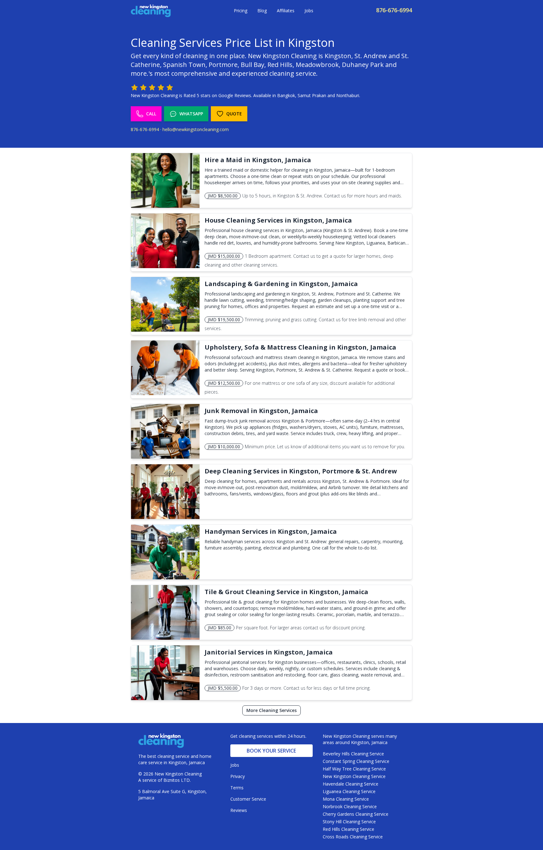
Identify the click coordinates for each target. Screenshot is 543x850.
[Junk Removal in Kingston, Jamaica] (165, 431)
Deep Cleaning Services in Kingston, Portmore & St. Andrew (301, 471)
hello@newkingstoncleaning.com (195, 129)
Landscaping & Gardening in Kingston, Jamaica (281, 283)
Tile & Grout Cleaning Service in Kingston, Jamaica (286, 592)
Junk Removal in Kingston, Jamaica (261, 410)
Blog (262, 11)
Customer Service (248, 799)
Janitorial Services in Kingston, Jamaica (269, 652)
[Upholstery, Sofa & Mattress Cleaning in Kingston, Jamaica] (165, 367)
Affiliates (285, 11)
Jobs (308, 11)
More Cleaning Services (271, 710)
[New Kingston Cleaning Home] (151, 10)
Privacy (237, 776)
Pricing (240, 11)
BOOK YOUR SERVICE (271, 750)
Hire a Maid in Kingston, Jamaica (258, 160)
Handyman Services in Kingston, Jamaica (271, 531)
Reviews (238, 810)
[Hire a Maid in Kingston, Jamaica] (165, 180)
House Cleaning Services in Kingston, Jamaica (278, 220)
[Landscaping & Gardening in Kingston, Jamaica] (165, 304)
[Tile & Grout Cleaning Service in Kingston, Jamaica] (165, 612)
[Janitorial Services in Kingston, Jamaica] (165, 672)
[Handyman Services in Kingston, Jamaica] (165, 552)
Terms (237, 788)
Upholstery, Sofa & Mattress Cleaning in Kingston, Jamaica (300, 347)
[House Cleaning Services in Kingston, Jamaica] (165, 240)
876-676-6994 (394, 10)
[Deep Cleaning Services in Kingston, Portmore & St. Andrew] (165, 491)
